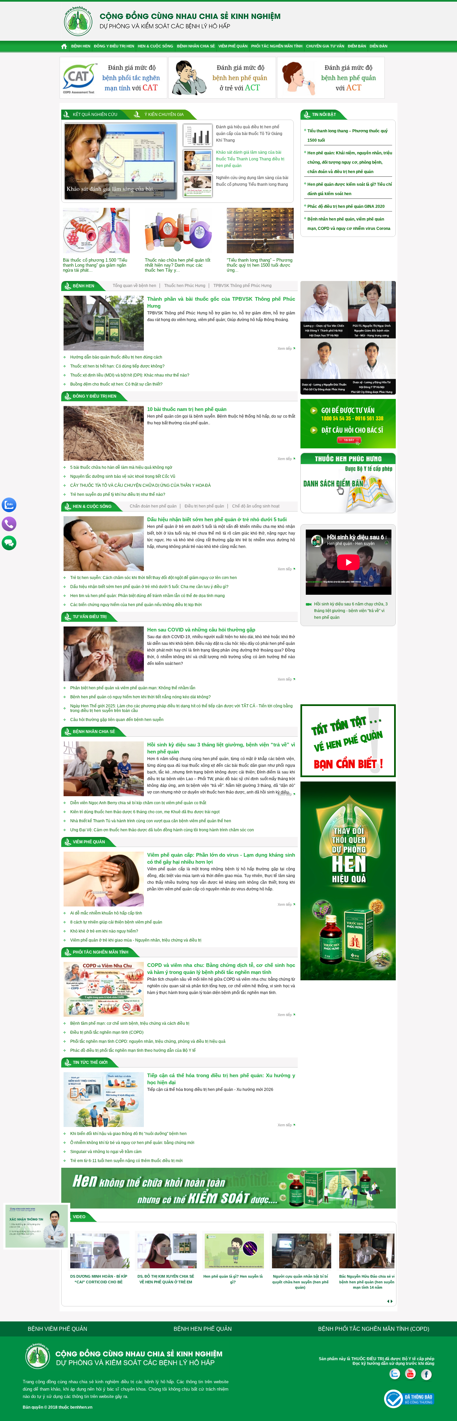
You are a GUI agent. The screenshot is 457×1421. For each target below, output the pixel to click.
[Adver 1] (348, 447)
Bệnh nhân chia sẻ (196, 46)
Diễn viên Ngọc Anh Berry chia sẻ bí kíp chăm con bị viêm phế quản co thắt (138, 803)
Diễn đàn (378, 46)
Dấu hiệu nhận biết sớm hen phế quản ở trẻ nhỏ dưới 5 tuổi (217, 519)
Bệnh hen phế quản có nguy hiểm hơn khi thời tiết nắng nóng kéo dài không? (140, 697)
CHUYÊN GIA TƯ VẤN (325, 46)
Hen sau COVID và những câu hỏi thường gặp (201, 629)
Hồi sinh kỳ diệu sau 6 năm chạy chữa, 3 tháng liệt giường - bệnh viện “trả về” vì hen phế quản (351, 611)
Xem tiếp (285, 348)
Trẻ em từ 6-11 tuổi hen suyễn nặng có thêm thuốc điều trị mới (126, 1160)
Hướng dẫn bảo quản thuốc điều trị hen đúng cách (116, 357)
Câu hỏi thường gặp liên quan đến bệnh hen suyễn (117, 719)
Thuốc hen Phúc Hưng (184, 285)
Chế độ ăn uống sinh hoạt (255, 506)
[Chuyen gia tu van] (348, 393)
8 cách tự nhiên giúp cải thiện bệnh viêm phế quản (116, 922)
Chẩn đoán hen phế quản (153, 506)
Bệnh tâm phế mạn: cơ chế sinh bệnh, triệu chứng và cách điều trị (129, 1023)
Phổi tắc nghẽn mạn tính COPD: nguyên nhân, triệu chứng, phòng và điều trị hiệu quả (147, 1041)
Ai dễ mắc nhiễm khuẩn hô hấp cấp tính (106, 913)
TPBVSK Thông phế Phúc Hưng (242, 285)
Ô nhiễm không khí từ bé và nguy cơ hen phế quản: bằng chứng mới (132, 1142)
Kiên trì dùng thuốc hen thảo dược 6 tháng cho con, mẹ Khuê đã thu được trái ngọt (144, 812)
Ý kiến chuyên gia (164, 114)
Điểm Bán (357, 46)
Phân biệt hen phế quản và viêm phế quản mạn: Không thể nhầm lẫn (132, 688)
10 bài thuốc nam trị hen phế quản (186, 409)
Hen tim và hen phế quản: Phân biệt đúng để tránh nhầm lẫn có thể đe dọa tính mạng (147, 595)
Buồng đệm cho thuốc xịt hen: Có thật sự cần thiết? (116, 384)
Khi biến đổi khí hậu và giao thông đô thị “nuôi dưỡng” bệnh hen (128, 1133)
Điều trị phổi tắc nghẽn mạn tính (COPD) (107, 1032)
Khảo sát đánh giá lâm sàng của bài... (112, 188)
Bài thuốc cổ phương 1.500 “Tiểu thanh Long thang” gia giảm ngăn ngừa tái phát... (95, 265)
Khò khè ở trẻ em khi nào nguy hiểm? (104, 931)
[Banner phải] (348, 979)
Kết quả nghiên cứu (95, 114)
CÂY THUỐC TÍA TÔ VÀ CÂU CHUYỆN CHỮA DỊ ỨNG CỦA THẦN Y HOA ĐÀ (140, 485)
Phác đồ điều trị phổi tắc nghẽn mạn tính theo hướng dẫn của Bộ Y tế (133, 1050)
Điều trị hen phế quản (204, 506)
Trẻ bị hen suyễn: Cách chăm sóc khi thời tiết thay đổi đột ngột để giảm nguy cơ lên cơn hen (153, 577)
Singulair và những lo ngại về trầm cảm (106, 1151)
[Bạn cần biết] (348, 775)
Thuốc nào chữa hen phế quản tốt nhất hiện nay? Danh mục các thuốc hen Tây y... (177, 265)
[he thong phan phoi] (348, 512)
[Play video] (98, 1251)
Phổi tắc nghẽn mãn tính (276, 46)
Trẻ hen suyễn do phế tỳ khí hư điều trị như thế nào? (117, 494)
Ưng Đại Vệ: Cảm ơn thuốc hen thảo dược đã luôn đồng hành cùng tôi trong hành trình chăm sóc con (162, 830)
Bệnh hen (80, 46)
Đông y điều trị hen (114, 46)
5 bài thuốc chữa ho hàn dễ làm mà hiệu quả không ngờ (121, 467)
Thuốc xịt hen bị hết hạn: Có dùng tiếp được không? (117, 366)
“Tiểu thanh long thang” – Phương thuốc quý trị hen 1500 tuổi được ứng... (259, 265)
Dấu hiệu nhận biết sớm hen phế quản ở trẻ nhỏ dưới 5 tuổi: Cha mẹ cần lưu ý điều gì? (149, 586)
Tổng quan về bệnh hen (134, 285)
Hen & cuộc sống (155, 46)
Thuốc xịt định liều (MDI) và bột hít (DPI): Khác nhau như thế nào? (129, 375)
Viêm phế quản (233, 46)
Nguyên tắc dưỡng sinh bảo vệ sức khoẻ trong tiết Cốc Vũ (122, 476)
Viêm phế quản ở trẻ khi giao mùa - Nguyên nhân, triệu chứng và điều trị (135, 940)
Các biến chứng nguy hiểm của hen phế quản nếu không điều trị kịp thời (136, 604)
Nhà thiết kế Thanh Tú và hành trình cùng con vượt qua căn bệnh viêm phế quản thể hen (150, 821)
